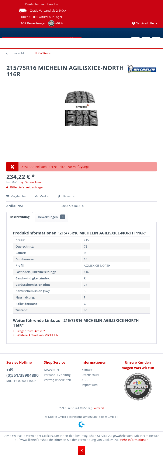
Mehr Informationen (133, 440)
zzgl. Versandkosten (31, 182)
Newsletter (51, 370)
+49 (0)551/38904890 (22, 372)
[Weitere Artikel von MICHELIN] (141, 71)
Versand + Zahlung (57, 375)
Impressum (90, 385)
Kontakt (87, 370)
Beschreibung (20, 217)
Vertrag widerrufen (57, 380)
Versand (99, 408)
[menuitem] (44, 53)
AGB (84, 380)
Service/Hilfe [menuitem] (145, 23)
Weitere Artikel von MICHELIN (37, 335)
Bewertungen (50, 217)
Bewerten (69, 196)
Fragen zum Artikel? (30, 331)
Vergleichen (19, 196)
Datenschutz (90, 375)
